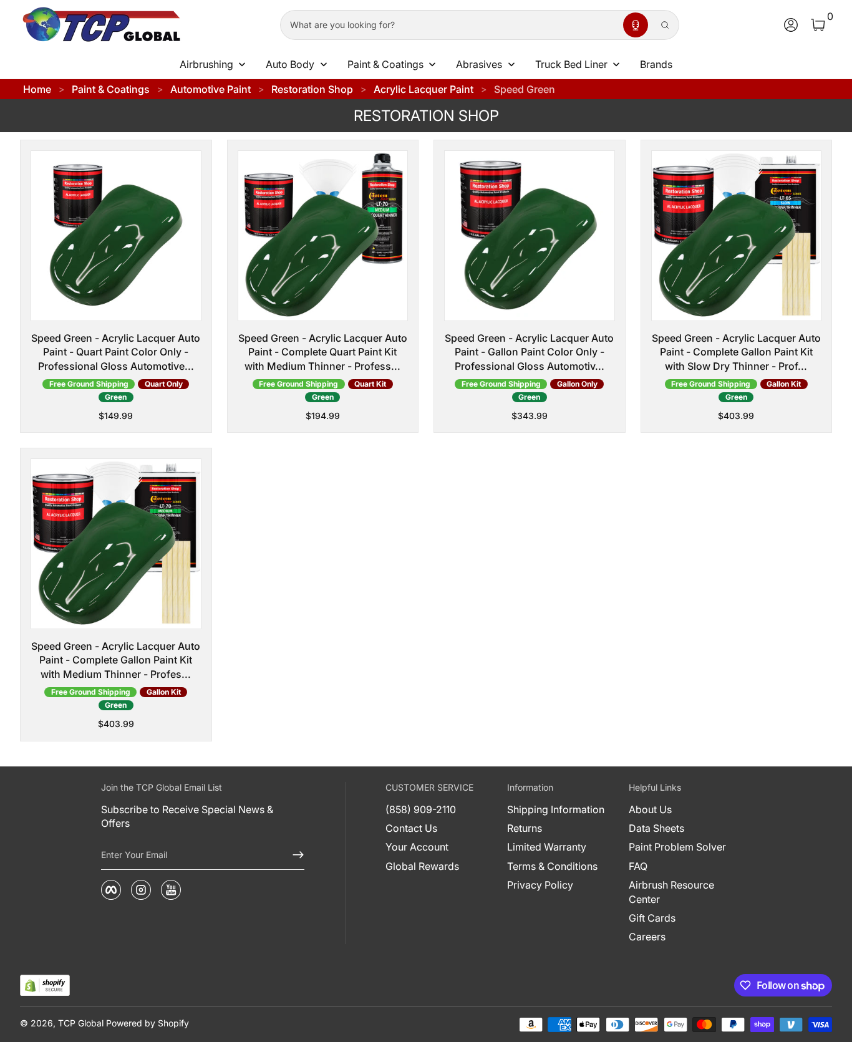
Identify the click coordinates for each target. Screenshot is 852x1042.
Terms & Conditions (552, 866)
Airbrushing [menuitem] (206, 64)
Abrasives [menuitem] (479, 64)
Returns (524, 828)
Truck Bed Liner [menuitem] (571, 64)
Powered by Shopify (147, 1023)
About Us (650, 809)
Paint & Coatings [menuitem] (385, 64)
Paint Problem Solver (677, 847)
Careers (647, 936)
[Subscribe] (293, 855)
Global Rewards (422, 866)
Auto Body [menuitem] (290, 64)
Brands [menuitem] (656, 64)
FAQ (638, 866)
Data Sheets (656, 828)
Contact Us (411, 828)
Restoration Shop (312, 89)
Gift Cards (652, 918)
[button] (635, 24)
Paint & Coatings (111, 89)
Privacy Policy (540, 885)
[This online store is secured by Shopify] (45, 985)
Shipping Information (555, 809)
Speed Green (524, 89)
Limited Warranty (546, 847)
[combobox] (449, 25)
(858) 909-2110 (420, 809)
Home (37, 89)
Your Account (416, 847)
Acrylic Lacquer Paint (423, 89)
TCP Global (81, 1023)
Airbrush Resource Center (671, 892)
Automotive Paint (210, 89)
